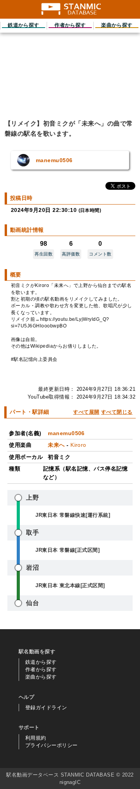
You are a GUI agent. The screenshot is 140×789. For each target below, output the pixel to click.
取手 (32, 532)
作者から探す (41, 669)
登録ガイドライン (46, 707)
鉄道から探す (41, 662)
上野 (32, 497)
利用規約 (35, 738)
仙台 (32, 603)
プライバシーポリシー (51, 745)
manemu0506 (66, 433)
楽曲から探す (41, 677)
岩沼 (32, 567)
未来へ (56, 445)
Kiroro (78, 445)
